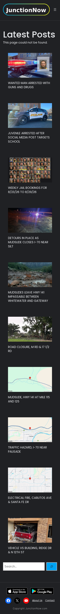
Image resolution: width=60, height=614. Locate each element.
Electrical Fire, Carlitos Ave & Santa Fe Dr (30, 500)
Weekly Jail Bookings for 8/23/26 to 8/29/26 (27, 190)
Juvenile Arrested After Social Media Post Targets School (29, 137)
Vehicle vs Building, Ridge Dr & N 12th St (30, 550)
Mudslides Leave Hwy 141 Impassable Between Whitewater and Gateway (28, 296)
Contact (50, 600)
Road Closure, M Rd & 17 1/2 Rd (28, 349)
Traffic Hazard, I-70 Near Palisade (27, 449)
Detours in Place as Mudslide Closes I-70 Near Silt (28, 242)
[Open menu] (55, 10)
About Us (37, 600)
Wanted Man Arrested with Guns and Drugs (29, 85)
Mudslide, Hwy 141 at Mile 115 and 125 (29, 399)
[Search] (51, 566)
